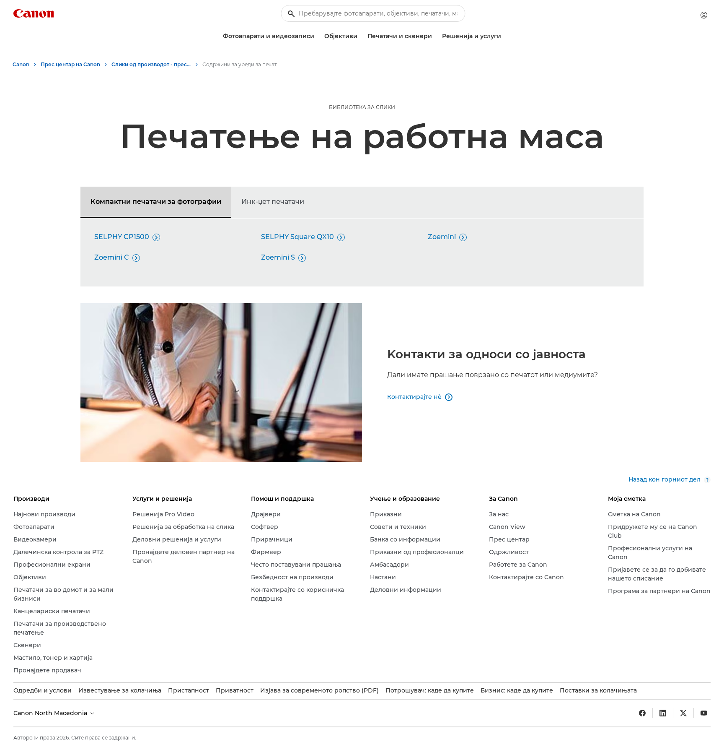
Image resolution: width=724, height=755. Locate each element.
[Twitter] (683, 713)
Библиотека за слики (362, 107)
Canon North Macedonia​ (51, 713)
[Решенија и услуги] (504, 36)
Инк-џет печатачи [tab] (272, 202)
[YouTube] (704, 713)
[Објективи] (360, 36)
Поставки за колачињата (598, 690)
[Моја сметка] (704, 15)
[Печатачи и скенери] (435, 36)
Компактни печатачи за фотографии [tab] (155, 202)
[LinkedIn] (662, 713)
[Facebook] (642, 713)
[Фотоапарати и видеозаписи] (317, 36)
